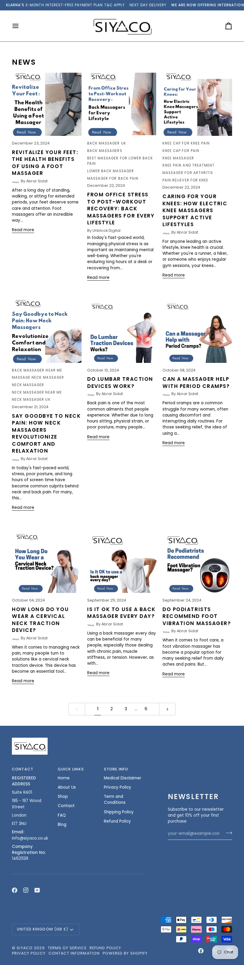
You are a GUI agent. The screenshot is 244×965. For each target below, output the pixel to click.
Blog (62, 824)
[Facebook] (14, 890)
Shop (63, 796)
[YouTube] (37, 890)
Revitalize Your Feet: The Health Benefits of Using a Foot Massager (45, 163)
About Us (67, 787)
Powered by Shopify (125, 953)
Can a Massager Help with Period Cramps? (196, 382)
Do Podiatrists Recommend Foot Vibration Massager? (196, 616)
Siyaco (25, 947)
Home (64, 778)
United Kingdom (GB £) (42, 929)
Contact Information (74, 953)
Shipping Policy (119, 812)
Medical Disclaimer (122, 778)
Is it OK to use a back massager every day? (121, 613)
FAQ (62, 815)
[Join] (227, 832)
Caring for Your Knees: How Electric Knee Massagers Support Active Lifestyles (194, 210)
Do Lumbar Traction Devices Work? (120, 382)
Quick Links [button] (71, 769)
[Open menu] (21, 26)
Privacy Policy (117, 787)
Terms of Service (67, 947)
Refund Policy (117, 821)
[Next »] (167, 709)
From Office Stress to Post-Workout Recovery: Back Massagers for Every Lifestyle (120, 208)
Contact (66, 806)
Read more (23, 230)
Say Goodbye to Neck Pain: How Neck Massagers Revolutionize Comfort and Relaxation (46, 433)
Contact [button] (22, 769)
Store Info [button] (116, 769)
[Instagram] (26, 890)
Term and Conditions (115, 799)
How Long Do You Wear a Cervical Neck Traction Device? (40, 620)
